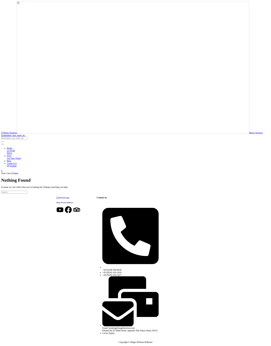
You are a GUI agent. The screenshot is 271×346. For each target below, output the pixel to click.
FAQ (9, 156)
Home (9, 148)
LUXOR (11, 151)
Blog (9, 161)
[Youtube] (60, 209)
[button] (135, 135)
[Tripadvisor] (76, 209)
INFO (9, 153)
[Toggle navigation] (2, 144)
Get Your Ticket (14, 158)
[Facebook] (68, 209)
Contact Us (12, 163)
